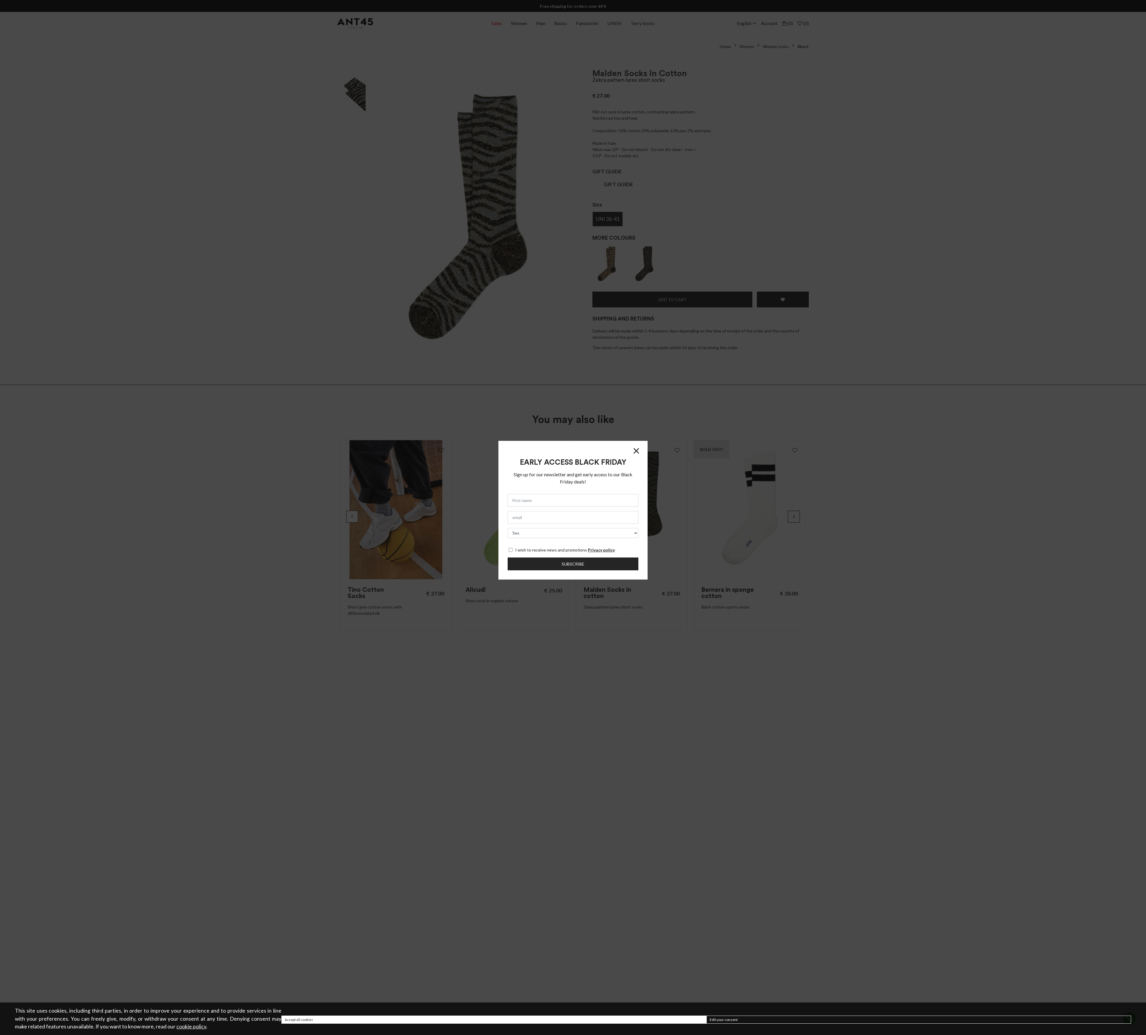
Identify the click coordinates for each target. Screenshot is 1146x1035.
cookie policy (191, 1026)
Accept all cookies (299, 1019)
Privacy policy (601, 549)
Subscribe (573, 563)
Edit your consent (724, 1019)
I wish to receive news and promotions (565, 549)
